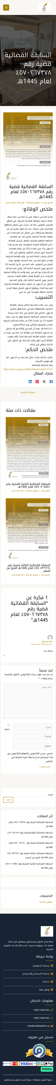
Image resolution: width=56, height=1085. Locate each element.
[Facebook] (51, 381)
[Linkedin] (30, 381)
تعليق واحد (47, 202)
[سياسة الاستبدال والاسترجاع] (28, 975)
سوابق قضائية (33, 202)
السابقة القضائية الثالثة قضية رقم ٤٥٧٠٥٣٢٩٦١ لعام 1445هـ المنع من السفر (28, 568)
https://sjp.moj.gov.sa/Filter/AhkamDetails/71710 (28, 369)
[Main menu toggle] (6, 8)
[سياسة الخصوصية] (28, 967)
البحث (50, 795)
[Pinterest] (37, 381)
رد (4, 655)
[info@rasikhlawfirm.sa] (28, 1027)
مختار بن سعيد (47, 641)
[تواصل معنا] (28, 991)
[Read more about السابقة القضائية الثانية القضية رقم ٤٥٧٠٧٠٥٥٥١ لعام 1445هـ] (28, 448)
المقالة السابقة (28, 392)
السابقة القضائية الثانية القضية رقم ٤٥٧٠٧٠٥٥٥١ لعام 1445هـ (28, 485)
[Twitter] (44, 381)
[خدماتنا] (28, 983)
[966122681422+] (28, 1011)
